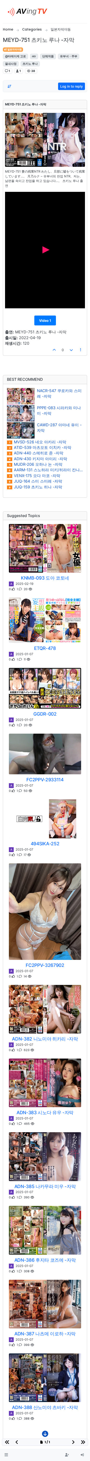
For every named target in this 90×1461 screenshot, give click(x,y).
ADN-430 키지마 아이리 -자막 (38, 459)
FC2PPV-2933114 (45, 779)
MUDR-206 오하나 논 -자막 (36, 464)
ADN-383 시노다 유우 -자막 (45, 1112)
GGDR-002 (44, 714)
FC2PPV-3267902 (45, 965)
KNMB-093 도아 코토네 (45, 578)
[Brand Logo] (29, 11)
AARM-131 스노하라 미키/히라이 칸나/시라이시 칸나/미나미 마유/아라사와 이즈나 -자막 (46, 470)
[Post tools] (81, 350)
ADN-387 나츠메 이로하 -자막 (45, 1334)
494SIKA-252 (45, 844)
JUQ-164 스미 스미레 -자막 (35, 481)
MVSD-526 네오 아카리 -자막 (37, 442)
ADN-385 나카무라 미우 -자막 (45, 1186)
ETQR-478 (45, 648)
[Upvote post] (54, 350)
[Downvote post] (71, 350)
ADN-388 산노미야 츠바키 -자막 (45, 1407)
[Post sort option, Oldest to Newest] (9, 86)
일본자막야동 (14, 49)
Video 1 (45, 320)
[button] (6, 1455)
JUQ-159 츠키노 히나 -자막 (35, 487)
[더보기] (45, 1435)
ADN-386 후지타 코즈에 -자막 (45, 1260)
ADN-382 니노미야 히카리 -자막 (45, 1039)
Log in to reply (71, 86)
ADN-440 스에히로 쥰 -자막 (36, 453)
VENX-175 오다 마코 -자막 (34, 475)
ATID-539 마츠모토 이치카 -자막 (40, 447)
